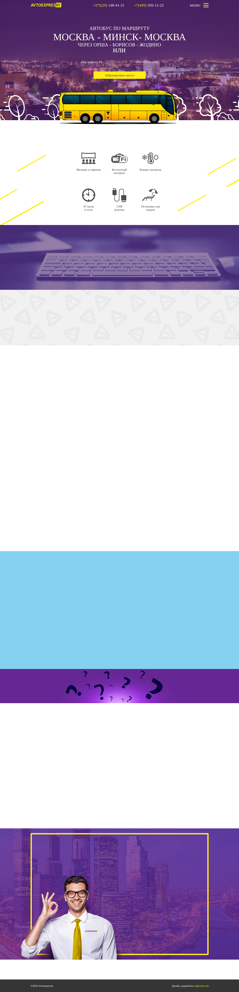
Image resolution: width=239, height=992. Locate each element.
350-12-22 (149, 5)
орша (100, 44)
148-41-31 (109, 5)
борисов (124, 44)
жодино (150, 44)
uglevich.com (202, 986)
